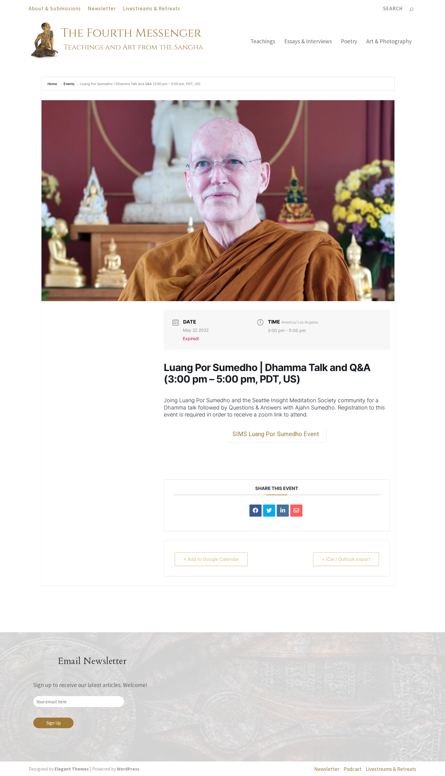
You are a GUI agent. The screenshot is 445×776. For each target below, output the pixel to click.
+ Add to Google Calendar (211, 559)
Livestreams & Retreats (151, 8)
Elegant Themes (71, 769)
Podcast (352, 769)
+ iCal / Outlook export (346, 559)
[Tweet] (269, 511)
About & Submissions (55, 8)
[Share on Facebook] (255, 511)
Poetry (349, 42)
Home (53, 84)
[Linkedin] (283, 511)
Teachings (262, 42)
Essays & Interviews (308, 42)
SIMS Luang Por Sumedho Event (275, 434)
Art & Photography (389, 42)
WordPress (128, 769)
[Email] (296, 511)
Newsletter (102, 8)
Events (69, 84)
